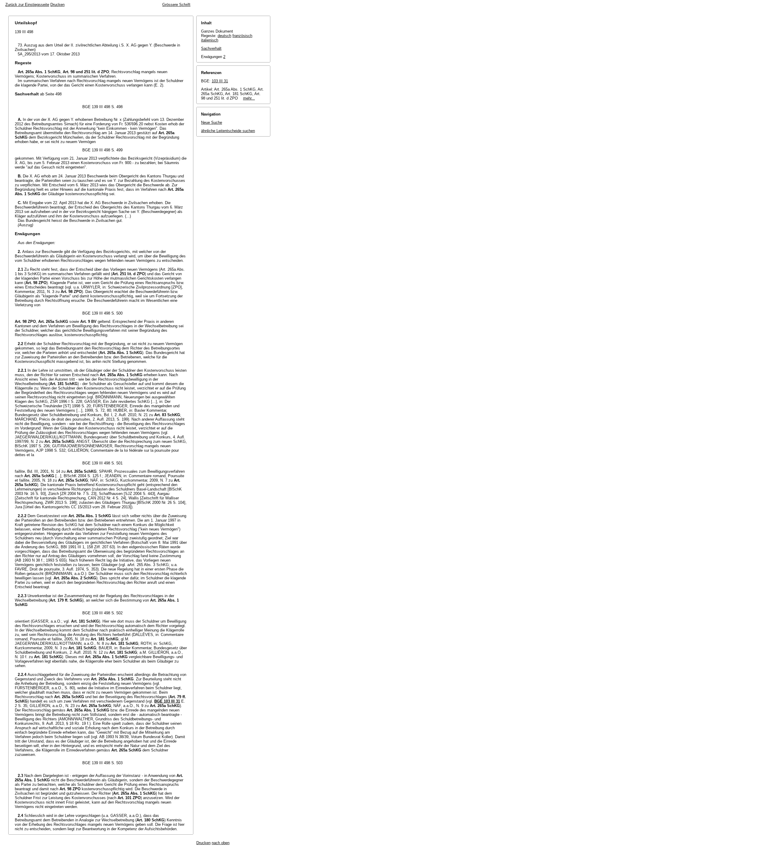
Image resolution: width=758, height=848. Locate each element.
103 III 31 (220, 81)
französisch (242, 35)
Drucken (57, 4)
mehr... (249, 98)
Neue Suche (211, 122)
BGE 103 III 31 (167, 701)
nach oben (220, 843)
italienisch (209, 40)
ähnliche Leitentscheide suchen (228, 131)
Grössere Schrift (176, 4)
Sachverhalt (211, 48)
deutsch (224, 35)
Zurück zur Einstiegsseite (27, 4)
